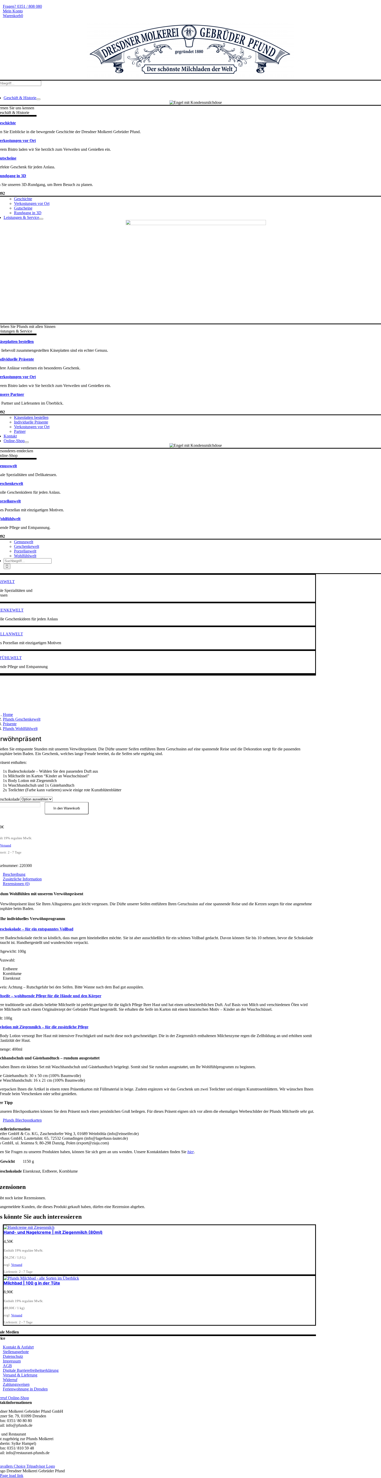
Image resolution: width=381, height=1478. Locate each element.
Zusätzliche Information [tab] (22, 879)
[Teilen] (364, 5)
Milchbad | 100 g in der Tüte (32, 1283)
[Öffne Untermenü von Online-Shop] (27, 442)
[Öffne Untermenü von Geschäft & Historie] (38, 99)
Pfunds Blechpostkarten (22, 1120)
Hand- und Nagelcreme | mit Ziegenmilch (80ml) (53, 1232)
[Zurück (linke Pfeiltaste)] (9, 739)
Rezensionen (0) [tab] (16, 883)
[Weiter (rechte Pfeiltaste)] (372, 739)
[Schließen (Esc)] (375, 5)
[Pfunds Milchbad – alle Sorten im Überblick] (41, 1278)
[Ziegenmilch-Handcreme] (29, 1227)
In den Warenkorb (66, 808)
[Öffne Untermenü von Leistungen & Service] (41, 219)
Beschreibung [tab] (14, 874)
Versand (5, 845)
